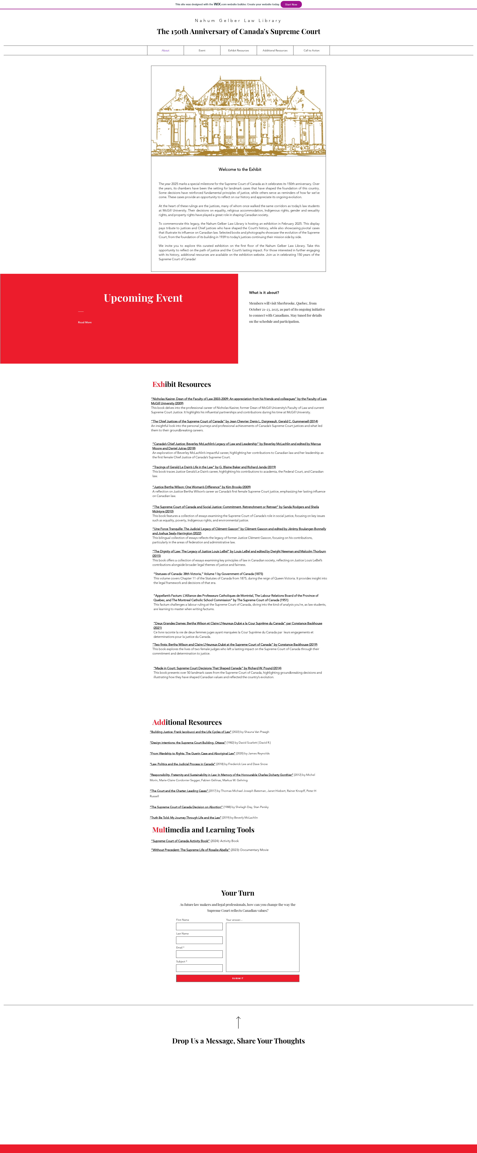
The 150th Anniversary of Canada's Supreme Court (238, 31)
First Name (182, 919)
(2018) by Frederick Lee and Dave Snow (241, 764)
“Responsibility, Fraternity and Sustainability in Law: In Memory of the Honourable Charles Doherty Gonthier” (221, 775)
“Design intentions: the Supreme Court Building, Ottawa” (188, 742)
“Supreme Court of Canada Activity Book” (180, 841)
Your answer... (234, 919)
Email (179, 947)
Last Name (182, 933)
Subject (180, 961)
